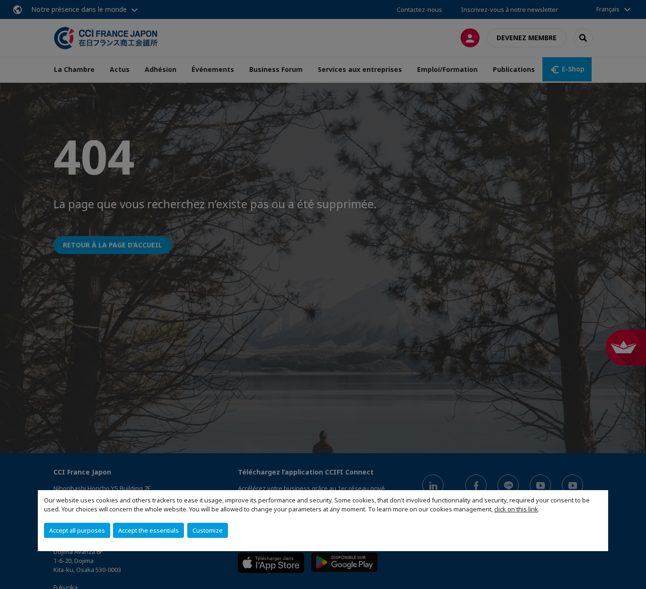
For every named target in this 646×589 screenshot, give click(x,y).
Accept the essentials (148, 530)
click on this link (516, 509)
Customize (207, 530)
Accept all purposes (77, 530)
